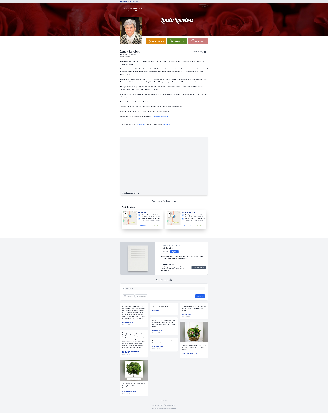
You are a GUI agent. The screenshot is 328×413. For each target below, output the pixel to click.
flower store (166, 124)
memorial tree (141, 124)
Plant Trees (155, 225)
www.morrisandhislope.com (159, 116)
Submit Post (200, 296)
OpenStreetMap (166, 408)
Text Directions (143, 225)
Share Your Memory (198, 267)
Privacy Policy (159, 405)
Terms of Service (169, 405)
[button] (130, 216)
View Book (165, 252)
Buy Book (174, 252)
